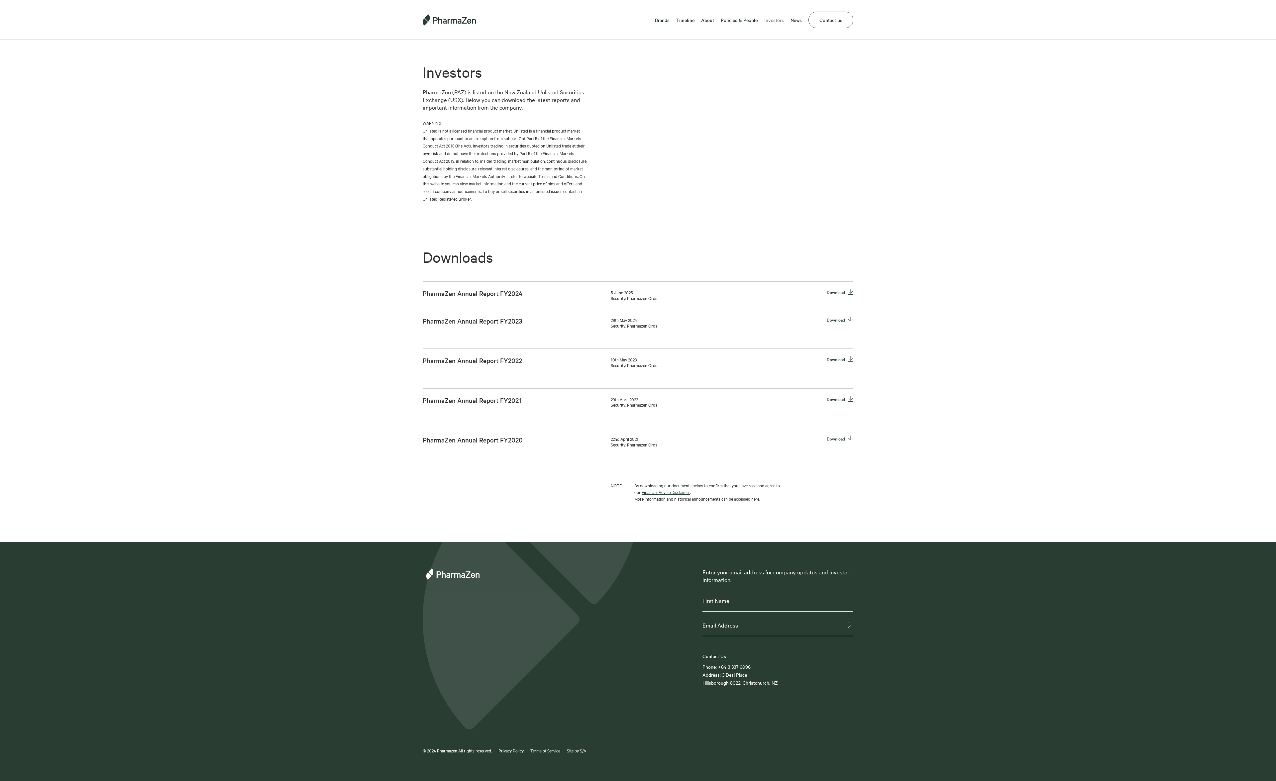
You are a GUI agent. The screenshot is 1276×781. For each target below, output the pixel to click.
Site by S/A (576, 750)
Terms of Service (545, 750)
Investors (774, 20)
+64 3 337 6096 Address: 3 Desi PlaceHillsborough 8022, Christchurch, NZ (740, 674)
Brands (662, 20)
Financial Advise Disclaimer (666, 492)
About (707, 20)
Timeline (685, 20)
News (796, 20)
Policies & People (739, 20)
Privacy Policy (511, 750)
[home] (454, 20)
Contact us (830, 20)
